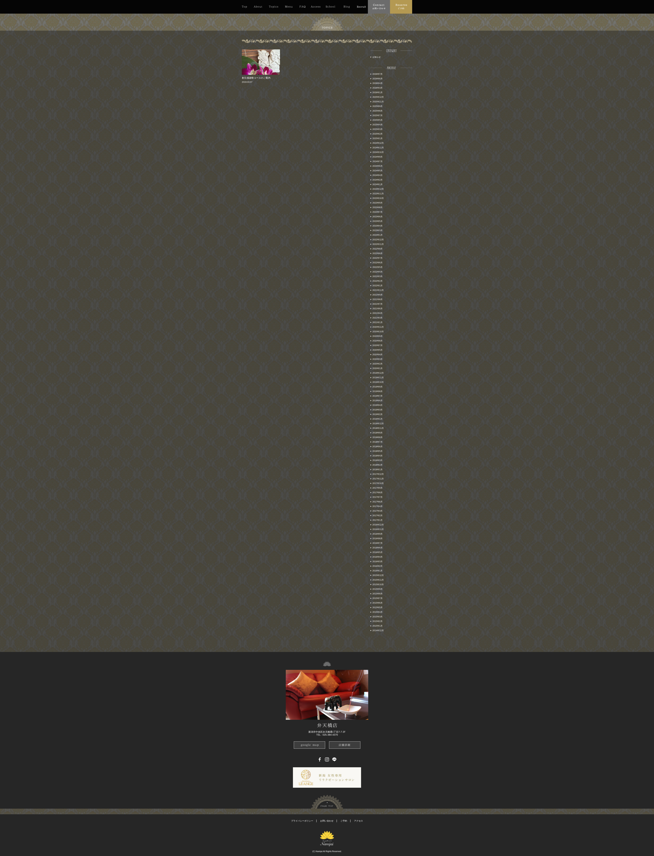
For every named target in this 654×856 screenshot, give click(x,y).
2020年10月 (378, 332)
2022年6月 (377, 263)
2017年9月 (377, 488)
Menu (289, 6)
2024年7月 (377, 161)
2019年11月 (378, 378)
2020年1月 (377, 368)
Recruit (361, 6)
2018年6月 (377, 447)
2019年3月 (377, 410)
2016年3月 (377, 562)
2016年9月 (377, 534)
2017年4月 (377, 506)
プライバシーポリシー (302, 821)
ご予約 (343, 821)
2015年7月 (377, 598)
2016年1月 (377, 571)
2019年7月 (377, 396)
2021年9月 (377, 295)
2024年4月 (377, 175)
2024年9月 (377, 157)
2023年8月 (377, 207)
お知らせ (376, 57)
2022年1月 (377, 286)
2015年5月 (377, 607)
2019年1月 (377, 419)
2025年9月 (377, 106)
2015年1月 (377, 626)
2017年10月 (378, 483)
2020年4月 (377, 355)
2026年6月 (377, 79)
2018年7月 (377, 442)
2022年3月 (377, 276)
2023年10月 (378, 198)
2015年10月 (378, 584)
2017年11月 (378, 479)
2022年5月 (377, 267)
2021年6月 (377, 309)
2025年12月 (378, 97)
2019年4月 (377, 405)
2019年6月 (377, 401)
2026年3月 (377, 88)
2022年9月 (377, 249)
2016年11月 (378, 529)
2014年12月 (378, 630)
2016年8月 (377, 539)
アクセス (358, 821)
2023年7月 (377, 212)
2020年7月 (377, 345)
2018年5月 (377, 451)
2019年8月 (377, 391)
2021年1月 (377, 322)
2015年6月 (377, 603)
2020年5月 (377, 350)
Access (315, 6)
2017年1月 (377, 520)
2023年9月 (377, 203)
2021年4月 (377, 313)
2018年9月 (377, 433)
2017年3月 (377, 511)
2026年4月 (377, 83)
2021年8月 (377, 299)
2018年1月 (377, 470)
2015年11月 (378, 580)
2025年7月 (377, 115)
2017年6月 (377, 502)
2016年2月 (377, 566)
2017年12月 (378, 474)
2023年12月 (378, 189)
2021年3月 (377, 318)
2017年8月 (377, 493)
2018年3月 (377, 460)
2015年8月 (377, 594)
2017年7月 (377, 497)
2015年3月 (377, 617)
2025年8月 (377, 111)
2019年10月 (378, 382)
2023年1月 (377, 235)
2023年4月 (377, 226)
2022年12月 (378, 240)
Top (246, 6)
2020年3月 (377, 359)
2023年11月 (378, 194)
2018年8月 (377, 437)
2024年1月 (377, 184)
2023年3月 (377, 230)
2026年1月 (377, 92)
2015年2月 (377, 621)
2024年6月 (377, 166)
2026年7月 (377, 74)
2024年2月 (377, 180)
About (258, 6)
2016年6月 (377, 548)
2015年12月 (378, 575)
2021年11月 (378, 290)
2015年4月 (377, 612)
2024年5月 (377, 171)
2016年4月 (377, 557)
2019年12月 (378, 373)
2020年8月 (377, 341)
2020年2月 (377, 364)
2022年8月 (377, 253)
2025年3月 (377, 129)
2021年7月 (377, 304)
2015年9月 (377, 589)
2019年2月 (377, 414)
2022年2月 (377, 281)
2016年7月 (377, 543)
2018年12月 (378, 424)
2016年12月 (378, 525)
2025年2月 (377, 134)
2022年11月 (378, 244)
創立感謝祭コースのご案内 (256, 77)
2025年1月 (377, 138)
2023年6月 (377, 217)
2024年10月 (378, 152)
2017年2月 (377, 516)
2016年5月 (377, 552)
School (330, 6)
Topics (274, 6)
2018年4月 (377, 456)
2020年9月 (377, 336)
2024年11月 (378, 148)
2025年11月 (378, 102)
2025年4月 (377, 125)
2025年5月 (377, 120)
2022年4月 (377, 272)
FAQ (302, 6)
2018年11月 (378, 428)
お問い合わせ (326, 821)
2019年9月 (377, 387)
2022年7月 (377, 258)
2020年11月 (378, 327)
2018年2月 (377, 465)
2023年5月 (377, 221)
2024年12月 (378, 143)
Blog (347, 6)
